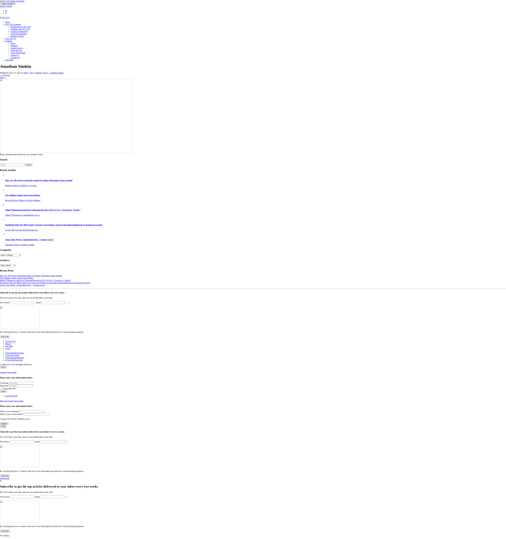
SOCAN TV (10, 39)
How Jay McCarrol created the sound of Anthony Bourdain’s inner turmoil (31, 276)
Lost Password (11, 396)
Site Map (9, 346)
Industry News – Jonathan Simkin (50, 73)
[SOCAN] (4, 17)
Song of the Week (18, 53)
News (7, 22)
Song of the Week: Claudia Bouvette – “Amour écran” (22, 285)
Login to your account (8, 372)
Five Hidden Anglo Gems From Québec (16, 278)
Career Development (19, 31)
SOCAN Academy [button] (13, 24)
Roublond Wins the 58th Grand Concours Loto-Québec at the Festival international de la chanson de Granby (45, 283)
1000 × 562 (28, 73)
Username (4, 383)
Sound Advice (16, 48)
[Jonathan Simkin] (66, 152)
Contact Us (15, 57)
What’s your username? (10, 411)
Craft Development (18, 34)
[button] (6, 6)
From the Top (16, 50)
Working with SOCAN (20, 29)
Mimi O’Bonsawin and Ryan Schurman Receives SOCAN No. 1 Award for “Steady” (35, 280)
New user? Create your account (11, 401)
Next (3, 77)
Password (4, 386)
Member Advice (17, 36)
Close (3, 367)
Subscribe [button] (9, 60)
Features (14, 46)
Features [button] (8, 41)
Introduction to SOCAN (21, 27)
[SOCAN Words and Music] (12, 1)
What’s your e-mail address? (11, 414)
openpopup (4, 478)
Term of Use (10, 341)
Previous (5, 75)
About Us (15, 55)
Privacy (8, 344)
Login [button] (7, 348)
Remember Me (9, 389)
